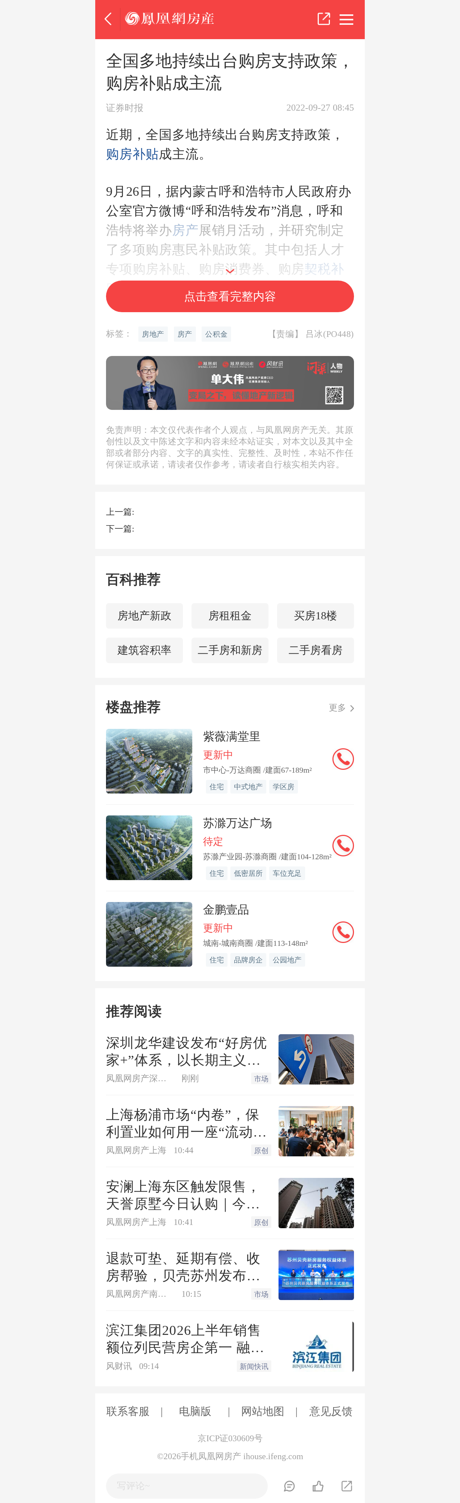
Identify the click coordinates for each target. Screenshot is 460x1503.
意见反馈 (331, 1411)
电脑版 (195, 1411)
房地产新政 (144, 615)
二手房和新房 (230, 650)
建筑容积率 (144, 650)
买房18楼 (315, 615)
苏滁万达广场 (237, 823)
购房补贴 (132, 154)
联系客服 (128, 1411)
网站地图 (262, 1411)
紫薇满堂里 (232, 736)
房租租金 (230, 615)
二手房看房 (315, 650)
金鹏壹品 (226, 909)
